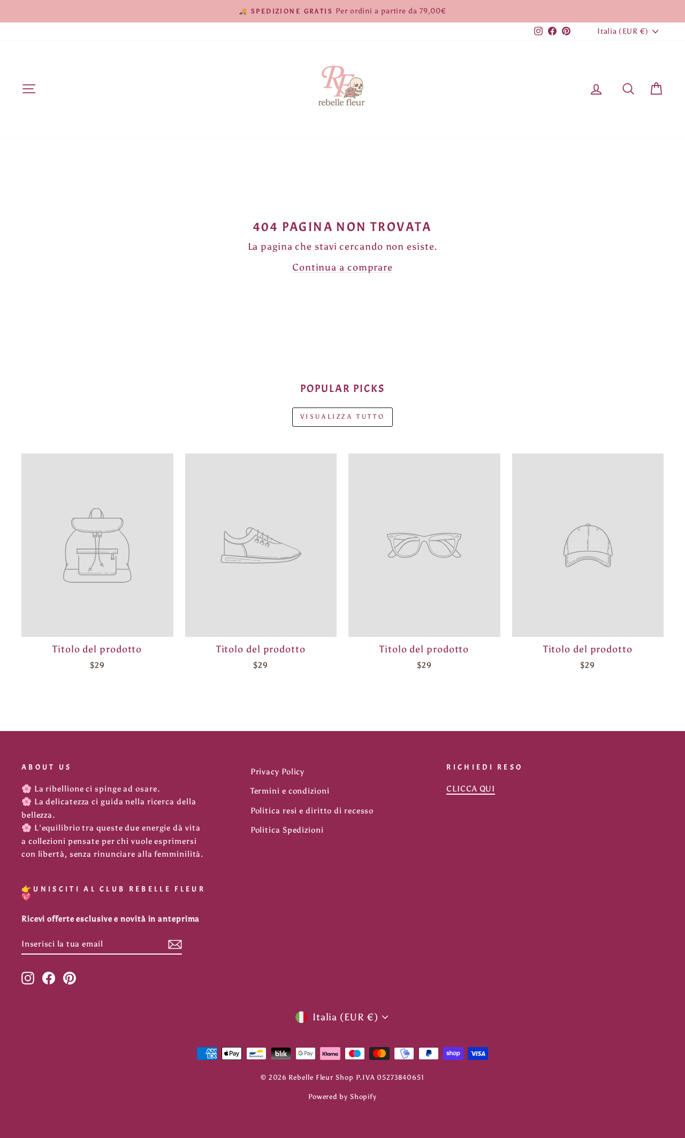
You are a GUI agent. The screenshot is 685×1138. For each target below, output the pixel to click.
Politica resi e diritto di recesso (312, 810)
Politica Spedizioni (287, 830)
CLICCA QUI (470, 788)
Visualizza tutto (342, 416)
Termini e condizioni (290, 791)
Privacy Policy (277, 771)
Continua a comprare (342, 267)
